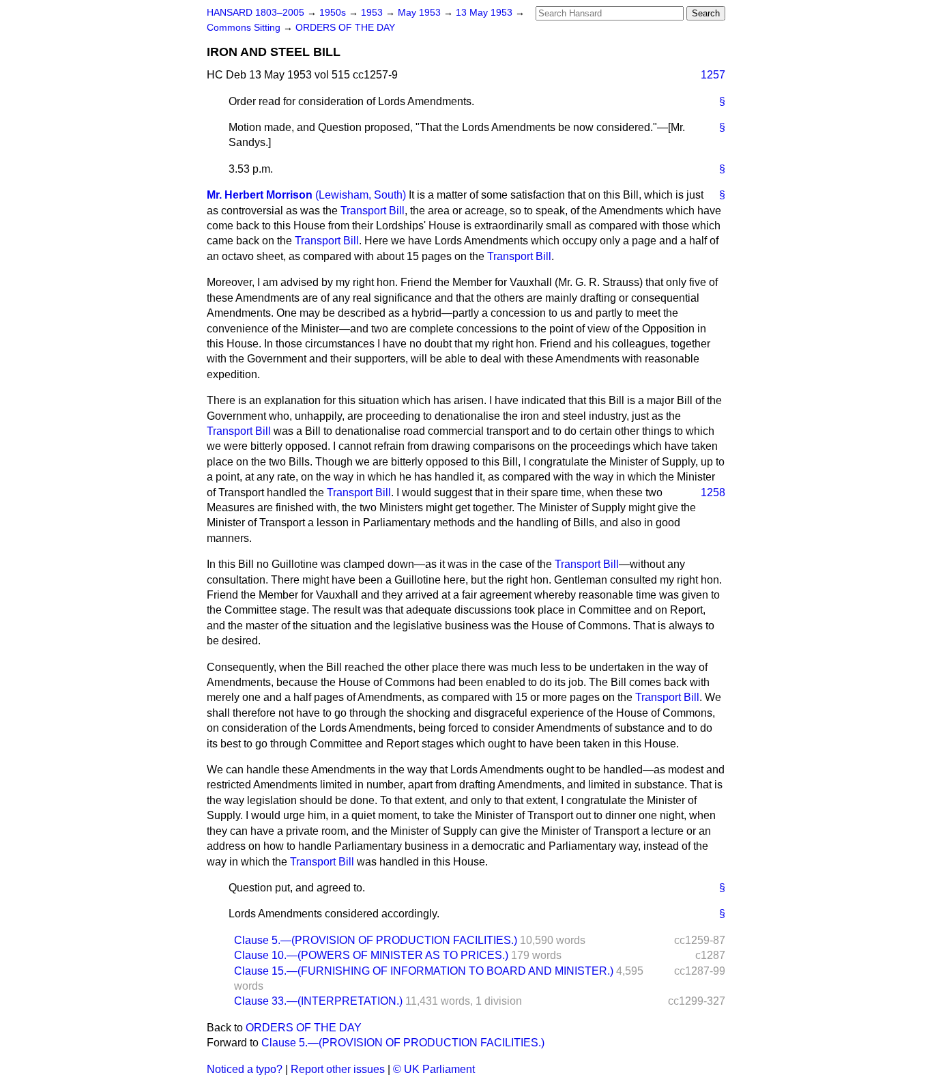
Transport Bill (372, 210)
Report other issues (338, 1069)
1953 (373, 13)
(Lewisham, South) (360, 195)
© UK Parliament (434, 1069)
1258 (713, 492)
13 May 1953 (485, 13)
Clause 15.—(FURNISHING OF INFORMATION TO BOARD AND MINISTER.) (423, 971)
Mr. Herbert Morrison (259, 195)
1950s (334, 13)
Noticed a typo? (244, 1069)
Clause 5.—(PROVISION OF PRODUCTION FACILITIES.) (375, 940)
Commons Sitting (245, 28)
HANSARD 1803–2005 (255, 13)
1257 (713, 75)
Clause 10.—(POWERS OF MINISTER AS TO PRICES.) (371, 955)
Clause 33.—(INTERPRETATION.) (318, 1001)
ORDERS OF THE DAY (345, 28)
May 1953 (420, 13)
